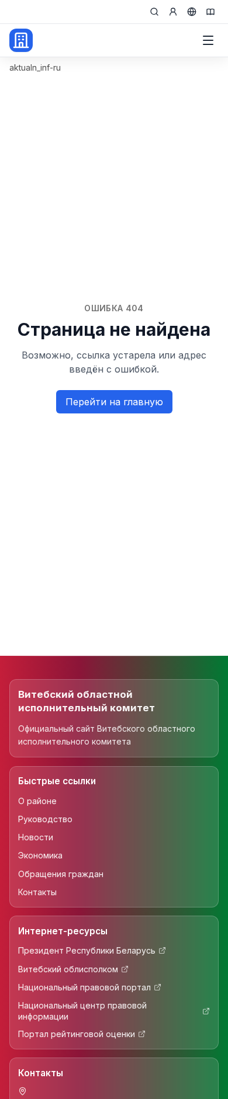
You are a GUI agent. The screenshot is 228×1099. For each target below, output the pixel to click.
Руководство (45, 819)
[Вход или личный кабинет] (173, 12)
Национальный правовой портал (84, 987)
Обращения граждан (60, 874)
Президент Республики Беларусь (87, 950)
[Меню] (208, 40)
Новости (35, 837)
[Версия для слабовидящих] (210, 12)
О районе (37, 801)
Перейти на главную (114, 402)
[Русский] (192, 12)
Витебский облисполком (68, 969)
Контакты (37, 892)
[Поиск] (154, 12)
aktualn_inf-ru (35, 67)
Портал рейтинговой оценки (76, 1034)
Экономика (40, 855)
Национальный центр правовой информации (82, 1010)
